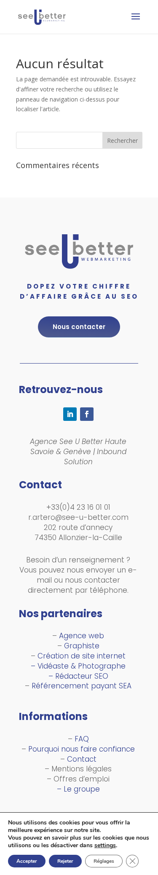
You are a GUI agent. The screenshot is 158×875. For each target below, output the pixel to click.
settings (105, 845)
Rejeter (65, 861)
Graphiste (81, 646)
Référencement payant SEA (81, 686)
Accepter (26, 861)
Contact (81, 759)
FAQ (82, 739)
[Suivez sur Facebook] (87, 414)
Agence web (81, 636)
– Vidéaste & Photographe (78, 666)
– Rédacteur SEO (78, 676)
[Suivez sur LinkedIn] (70, 414)
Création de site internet (81, 656)
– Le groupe (78, 789)
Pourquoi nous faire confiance (81, 749)
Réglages (104, 861)
